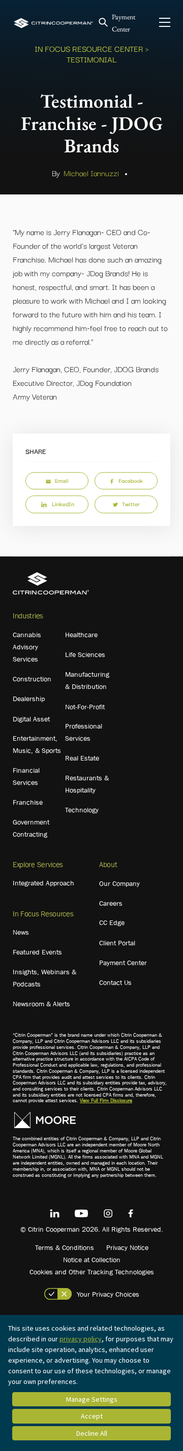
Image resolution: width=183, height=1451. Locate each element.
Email (61, 480)
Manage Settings (91, 1399)
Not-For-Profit (85, 707)
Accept (92, 1416)
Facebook (130, 480)
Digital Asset (31, 719)
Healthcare (81, 635)
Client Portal (117, 943)
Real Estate (82, 758)
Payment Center (123, 963)
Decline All (91, 1433)
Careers (111, 903)
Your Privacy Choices (108, 1294)
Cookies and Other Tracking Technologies (91, 1272)
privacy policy (80, 1338)
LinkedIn (63, 503)
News (21, 932)
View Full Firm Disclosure (106, 1100)
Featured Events (37, 952)
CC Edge (112, 922)
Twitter (131, 503)
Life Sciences (85, 654)
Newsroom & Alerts (41, 1004)
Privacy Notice (127, 1247)
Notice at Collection (91, 1260)
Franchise (28, 802)
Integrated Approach (43, 883)
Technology (82, 810)
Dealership (29, 699)
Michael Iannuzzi (91, 173)
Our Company (119, 883)
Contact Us (115, 982)
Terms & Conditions (64, 1247)
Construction (32, 679)
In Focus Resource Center (89, 48)
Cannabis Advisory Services (27, 647)
